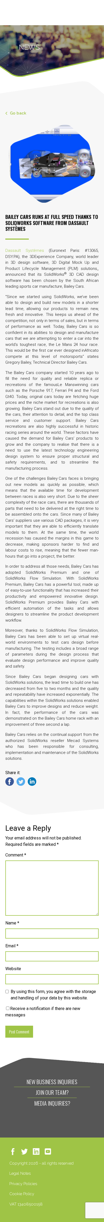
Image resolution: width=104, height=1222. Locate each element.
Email (11, 945)
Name (12, 923)
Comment (15, 855)
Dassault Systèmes (24, 250)
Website (13, 968)
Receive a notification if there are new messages (42, 1011)
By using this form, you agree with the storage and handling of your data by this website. (53, 994)
